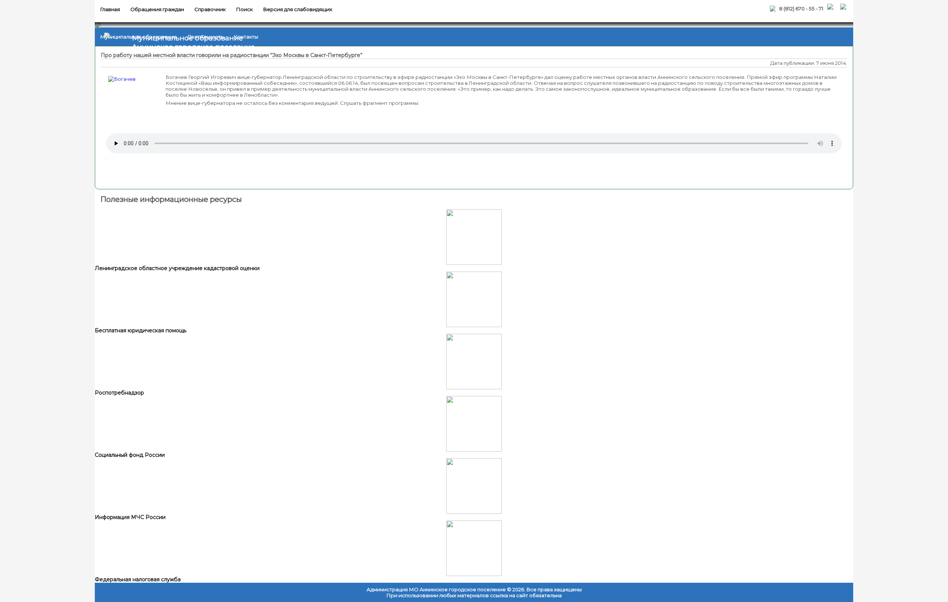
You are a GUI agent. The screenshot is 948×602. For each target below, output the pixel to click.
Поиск (244, 9)
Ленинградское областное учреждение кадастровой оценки (177, 268)
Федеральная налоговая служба (138, 579)
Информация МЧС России (130, 517)
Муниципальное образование (138, 37)
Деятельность (205, 37)
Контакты (246, 37)
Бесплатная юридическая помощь (140, 330)
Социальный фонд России (130, 455)
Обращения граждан (157, 9)
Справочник (210, 9)
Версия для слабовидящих (297, 9)
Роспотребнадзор (119, 392)
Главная (110, 9)
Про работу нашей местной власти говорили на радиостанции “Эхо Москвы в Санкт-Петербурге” (232, 55)
